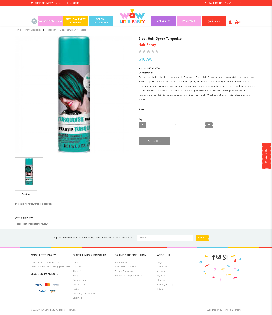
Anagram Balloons (125, 266)
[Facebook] (213, 257)
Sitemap (77, 298)
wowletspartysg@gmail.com (54, 266)
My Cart (161, 275)
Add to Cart (154, 141)
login (24, 224)
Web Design (213, 310)
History (161, 280)
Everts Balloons (124, 271)
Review (26, 194)
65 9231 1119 (233, 3)
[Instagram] (219, 257)
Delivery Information (84, 293)
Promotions (79, 280)
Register (162, 266)
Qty (140, 119)
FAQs (76, 289)
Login (160, 262)
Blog (75, 275)
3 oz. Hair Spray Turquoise (73, 29)
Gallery (77, 266)
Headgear (51, 29)
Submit (202, 237)
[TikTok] (225, 257)
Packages (188, 21)
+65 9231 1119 (51, 262)
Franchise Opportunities (129, 275)
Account (162, 271)
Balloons (163, 21)
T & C (160, 289)
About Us (78, 271)
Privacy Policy (165, 284)
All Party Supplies (50, 21)
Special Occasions (101, 21)
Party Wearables (33, 29)
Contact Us (266, 156)
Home (18, 29)
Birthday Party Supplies (76, 21)
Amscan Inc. (122, 262)
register (34, 224)
